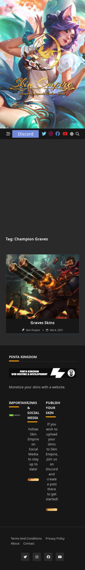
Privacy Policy (55, 538)
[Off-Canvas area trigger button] (8, 134)
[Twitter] (44, 134)
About (15, 543)
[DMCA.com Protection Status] (15, 415)
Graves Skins (42, 322)
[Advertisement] (42, 184)
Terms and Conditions (26, 538)
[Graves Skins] (42, 286)
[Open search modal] (77, 134)
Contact (28, 543)
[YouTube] (60, 557)
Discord (25, 134)
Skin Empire (33, 330)
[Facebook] (57, 134)
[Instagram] (51, 134)
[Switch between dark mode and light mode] (71, 134)
